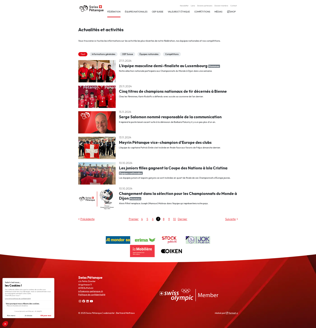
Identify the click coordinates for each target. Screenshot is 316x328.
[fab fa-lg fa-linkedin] (87, 301)
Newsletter (184, 6)
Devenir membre (221, 6)
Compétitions (172, 54)
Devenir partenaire (204, 6)
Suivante (230, 219)
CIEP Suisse (127, 54)
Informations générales (103, 54)
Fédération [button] (113, 11)
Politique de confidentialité (91, 294)
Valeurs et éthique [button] (179, 11)
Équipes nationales (149, 54)
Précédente (87, 219)
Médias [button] (218, 11)
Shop (233, 11)
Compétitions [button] (202, 11)
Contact (233, 6)
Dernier (182, 219)
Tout (82, 54)
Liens (193, 6)
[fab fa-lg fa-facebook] (84, 301)
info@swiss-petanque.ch (90, 291)
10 (174, 219)
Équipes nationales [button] (136, 11)
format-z (233, 313)
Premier (134, 219)
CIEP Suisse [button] (157, 11)
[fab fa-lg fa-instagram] (80, 301)
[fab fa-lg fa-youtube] (91, 301)
